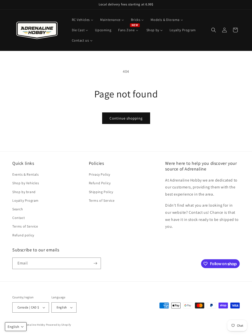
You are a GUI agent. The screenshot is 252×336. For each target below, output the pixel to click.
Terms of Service (25, 226)
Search (17, 209)
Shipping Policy (101, 192)
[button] (213, 30)
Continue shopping (126, 118)
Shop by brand (24, 192)
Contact (18, 217)
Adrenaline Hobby (33, 324)
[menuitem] (82, 20)
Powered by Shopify (58, 324)
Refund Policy (100, 183)
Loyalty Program (25, 200)
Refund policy (23, 235)
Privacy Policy (99, 174)
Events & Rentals (25, 174)
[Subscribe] (95, 263)
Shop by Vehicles (25, 183)
